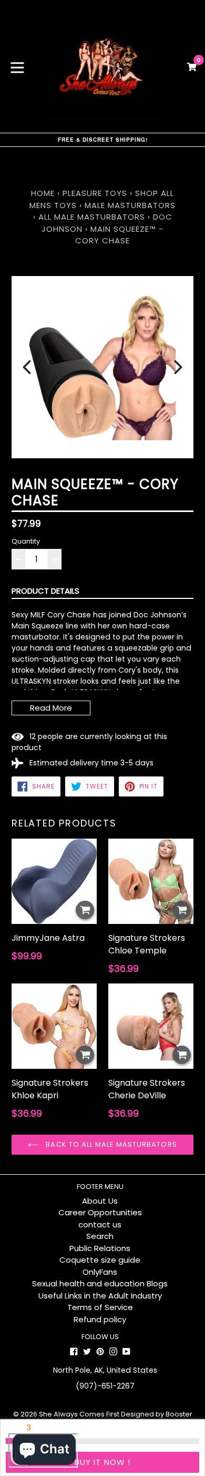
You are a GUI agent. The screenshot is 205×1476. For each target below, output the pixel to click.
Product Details (45, 590)
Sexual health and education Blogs (100, 1283)
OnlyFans (100, 1271)
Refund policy (100, 1319)
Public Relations (99, 1248)
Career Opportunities (100, 1212)
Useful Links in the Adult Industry (100, 1295)
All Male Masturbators (91, 216)
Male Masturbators (130, 205)
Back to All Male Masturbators (110, 1144)
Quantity (26, 541)
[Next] (178, 367)
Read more (51, 707)
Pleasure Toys (95, 193)
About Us (100, 1200)
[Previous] (27, 367)
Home (43, 193)
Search (100, 1236)
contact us (99, 1224)
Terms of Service (100, 1307)
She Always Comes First (79, 1414)
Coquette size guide (99, 1259)
